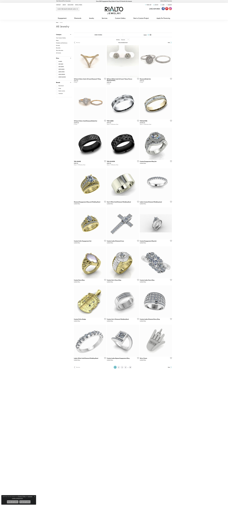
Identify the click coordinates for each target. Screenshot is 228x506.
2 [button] (118, 367)
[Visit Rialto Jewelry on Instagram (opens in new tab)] (170, 8)
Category (58, 34)
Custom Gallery (120, 18)
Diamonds (77, 18)
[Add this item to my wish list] (104, 78)
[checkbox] (59, 61)
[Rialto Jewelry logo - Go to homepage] (114, 10)
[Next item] (137, 103)
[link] (58, 4)
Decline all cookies (12, 502)
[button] (148, 4)
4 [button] (125, 367)
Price (57, 58)
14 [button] (130, 367)
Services (104, 18)
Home (57, 22)
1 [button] (116, 367)
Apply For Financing (163, 18)
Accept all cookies (25, 502)
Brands (58, 82)
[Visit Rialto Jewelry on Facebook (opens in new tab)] (163, 8)
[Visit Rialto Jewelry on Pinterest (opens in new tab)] (166, 8)
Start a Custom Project (141, 18)
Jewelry (91, 18)
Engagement (62, 18)
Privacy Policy (22, 496)
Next (169, 42)
